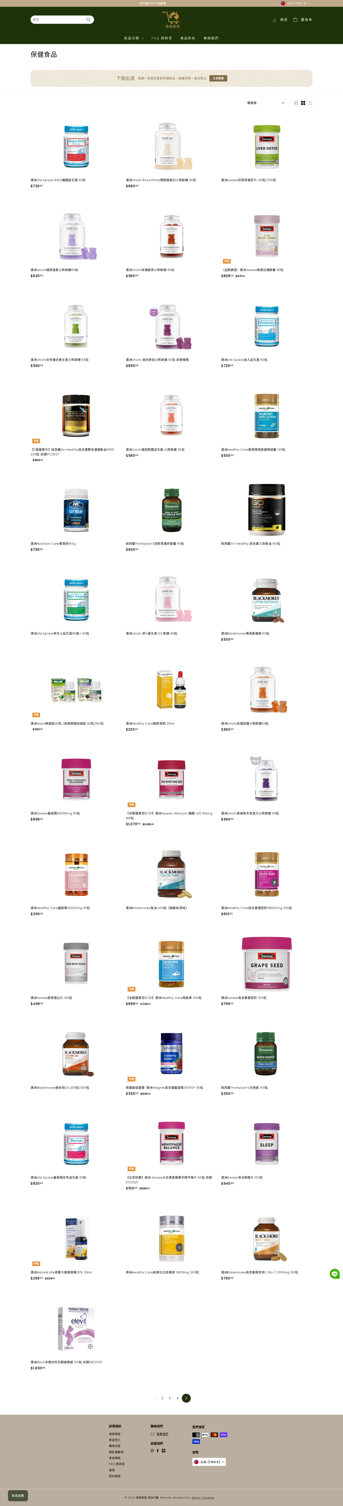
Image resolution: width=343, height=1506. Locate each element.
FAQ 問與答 (162, 38)
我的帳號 (115, 1476)
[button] (335, 1274)
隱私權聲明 (116, 1452)
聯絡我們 (211, 38)
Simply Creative (203, 1497)
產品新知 (188, 38)
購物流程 (115, 1446)
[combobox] (62, 19)
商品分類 (132, 38)
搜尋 (112, 1470)
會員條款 (115, 1458)
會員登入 (115, 1440)
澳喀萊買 (115, 1434)
